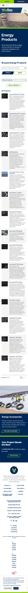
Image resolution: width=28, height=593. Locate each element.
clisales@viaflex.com (14, 507)
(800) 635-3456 (9, 449)
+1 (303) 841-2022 (15, 513)
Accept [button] (16, 588)
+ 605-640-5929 (16, 510)
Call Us (7, 1)
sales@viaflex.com (14, 504)
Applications (7, 491)
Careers (20, 491)
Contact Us (21, 1)
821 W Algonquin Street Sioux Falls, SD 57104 (14, 501)
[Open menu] (25, 10)
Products (7, 485)
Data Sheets (20, 488)
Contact (20, 494)
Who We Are (20, 485)
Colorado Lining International (7, 495)
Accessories (7, 488)
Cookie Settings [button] (7, 588)
